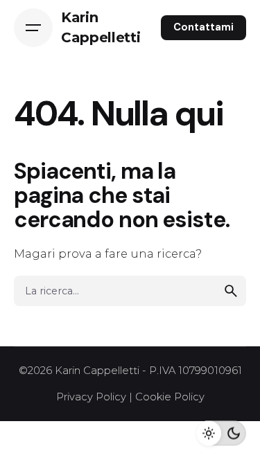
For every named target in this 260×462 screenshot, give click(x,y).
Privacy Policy (91, 397)
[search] (231, 291)
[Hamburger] (33, 27)
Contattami (203, 27)
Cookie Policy (170, 397)
